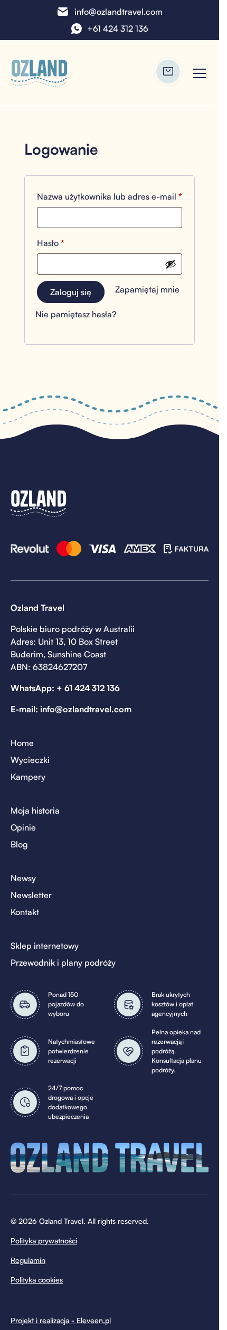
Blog (19, 844)
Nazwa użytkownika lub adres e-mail (109, 196)
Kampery (28, 776)
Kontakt (25, 912)
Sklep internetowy (45, 945)
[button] (197, 73)
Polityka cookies (37, 1279)
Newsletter (31, 895)
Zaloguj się (70, 292)
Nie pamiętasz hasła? (76, 314)
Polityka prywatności (44, 1240)
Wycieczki (30, 759)
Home (22, 743)
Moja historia (35, 810)
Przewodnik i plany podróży (63, 962)
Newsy (23, 878)
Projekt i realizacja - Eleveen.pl (61, 1320)
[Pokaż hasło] (170, 264)
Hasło (72, 242)
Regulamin (28, 1260)
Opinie (23, 827)
